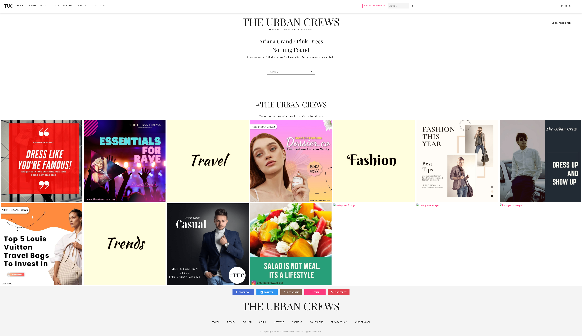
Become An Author (374, 6)
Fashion (44, 6)
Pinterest (340, 292)
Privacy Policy (339, 322)
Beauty (32, 6)
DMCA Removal (362, 322)
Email (317, 292)
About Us (83, 6)
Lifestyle (68, 6)
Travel (21, 6)
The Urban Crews (291, 21)
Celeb (56, 6)
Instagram (292, 292)
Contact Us (98, 6)
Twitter (268, 292)
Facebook (244, 292)
